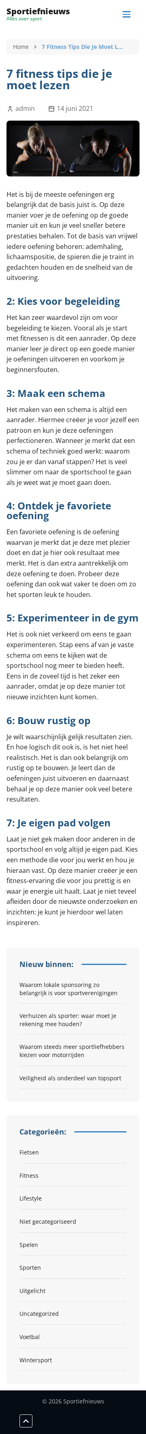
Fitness (29, 1175)
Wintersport (35, 1360)
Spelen (28, 1245)
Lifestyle (30, 1198)
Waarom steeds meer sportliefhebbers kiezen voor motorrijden (72, 1051)
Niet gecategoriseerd (47, 1221)
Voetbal (29, 1337)
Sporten (30, 1267)
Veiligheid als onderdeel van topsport (70, 1078)
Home (21, 47)
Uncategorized (39, 1313)
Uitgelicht (32, 1291)
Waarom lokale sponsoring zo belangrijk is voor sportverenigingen (68, 989)
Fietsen (29, 1152)
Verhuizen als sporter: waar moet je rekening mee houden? (67, 1020)
